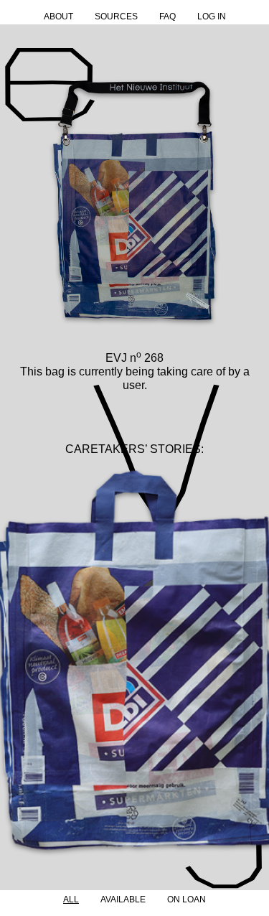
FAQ (167, 16)
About (58, 16)
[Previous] (16, 668)
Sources (116, 16)
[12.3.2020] (134, 668)
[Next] (252, 668)
